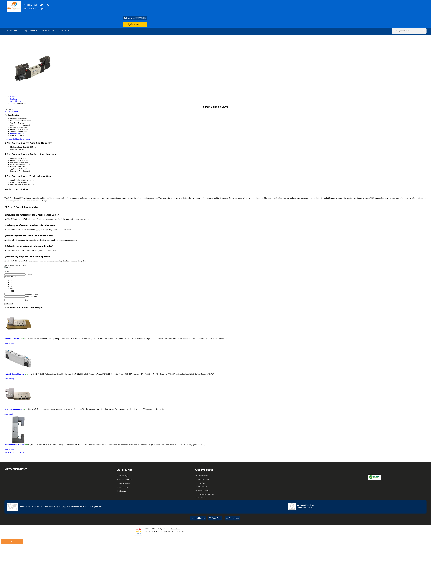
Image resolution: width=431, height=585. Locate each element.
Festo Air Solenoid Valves (14, 374)
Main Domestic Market (18, 184)
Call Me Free (234, 518)
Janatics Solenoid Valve (13, 409)
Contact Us (64, 31)
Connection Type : (128, 339)
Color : (223, 339)
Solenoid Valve (203, 476)
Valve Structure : (171, 339)
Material (13, 158)
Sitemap (122, 491)
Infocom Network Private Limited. (173, 531)
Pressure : (148, 339)
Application (14, 169)
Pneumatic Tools (203, 479)
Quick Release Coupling (206, 494)
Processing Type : (95, 339)
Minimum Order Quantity (20, 147)
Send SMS (216, 518)
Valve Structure (16, 165)
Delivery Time (15, 182)
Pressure (13, 162)
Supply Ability (15, 180)
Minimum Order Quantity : (51, 339)
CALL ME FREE (21, 452)
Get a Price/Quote (11, 111)
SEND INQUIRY (9, 452)
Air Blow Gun (202, 487)
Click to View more (17, 134)
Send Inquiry (136, 24)
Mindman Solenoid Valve (14, 445)
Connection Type (16, 160)
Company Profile (29, 31)
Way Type (14, 167)
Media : (111, 339)
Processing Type (16, 171)
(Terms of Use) (175, 529)
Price (12, 149)
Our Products (48, 31)
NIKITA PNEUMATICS (36, 6)
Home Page (12, 31)
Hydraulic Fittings (204, 490)
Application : (192, 339)
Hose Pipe (201, 483)
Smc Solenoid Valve (12, 339)
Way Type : (209, 339)
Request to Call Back (12, 139)
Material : (73, 339)
